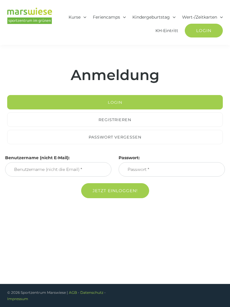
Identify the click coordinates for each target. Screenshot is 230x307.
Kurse (75, 17)
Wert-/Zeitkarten (199, 17)
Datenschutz (91, 292)
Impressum (17, 299)
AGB (73, 292)
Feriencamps (106, 17)
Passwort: (129, 157)
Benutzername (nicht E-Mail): (37, 157)
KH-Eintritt (166, 30)
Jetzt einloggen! (115, 190)
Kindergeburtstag (151, 17)
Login (203, 30)
